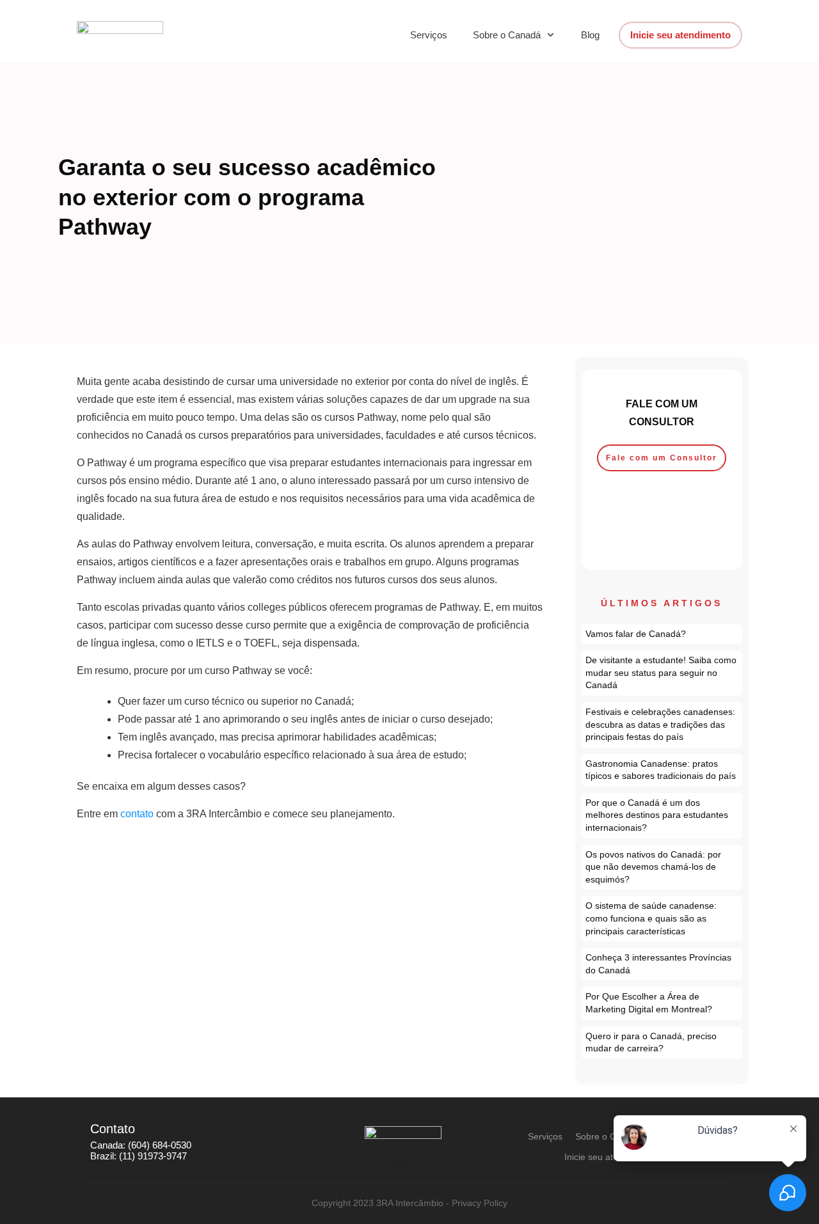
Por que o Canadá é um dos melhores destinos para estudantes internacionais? (662, 815)
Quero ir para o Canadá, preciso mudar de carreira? (662, 1042)
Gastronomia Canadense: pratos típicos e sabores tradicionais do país (662, 770)
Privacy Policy (479, 1203)
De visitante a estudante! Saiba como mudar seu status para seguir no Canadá (662, 673)
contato (137, 813)
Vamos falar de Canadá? (662, 634)
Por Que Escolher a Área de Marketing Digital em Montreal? (662, 1003)
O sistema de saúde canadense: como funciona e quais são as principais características (662, 918)
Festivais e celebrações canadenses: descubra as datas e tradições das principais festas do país (662, 725)
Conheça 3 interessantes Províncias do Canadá (662, 964)
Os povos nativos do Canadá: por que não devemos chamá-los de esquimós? (662, 867)
